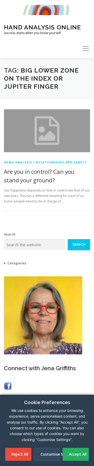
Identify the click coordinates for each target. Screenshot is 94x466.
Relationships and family (61, 162)
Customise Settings (50, 454)
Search (9, 234)
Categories (16, 263)
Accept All (78, 454)
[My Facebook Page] (8, 385)
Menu (85, 48)
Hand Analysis (18, 162)
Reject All (19, 454)
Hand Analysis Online (42, 27)
